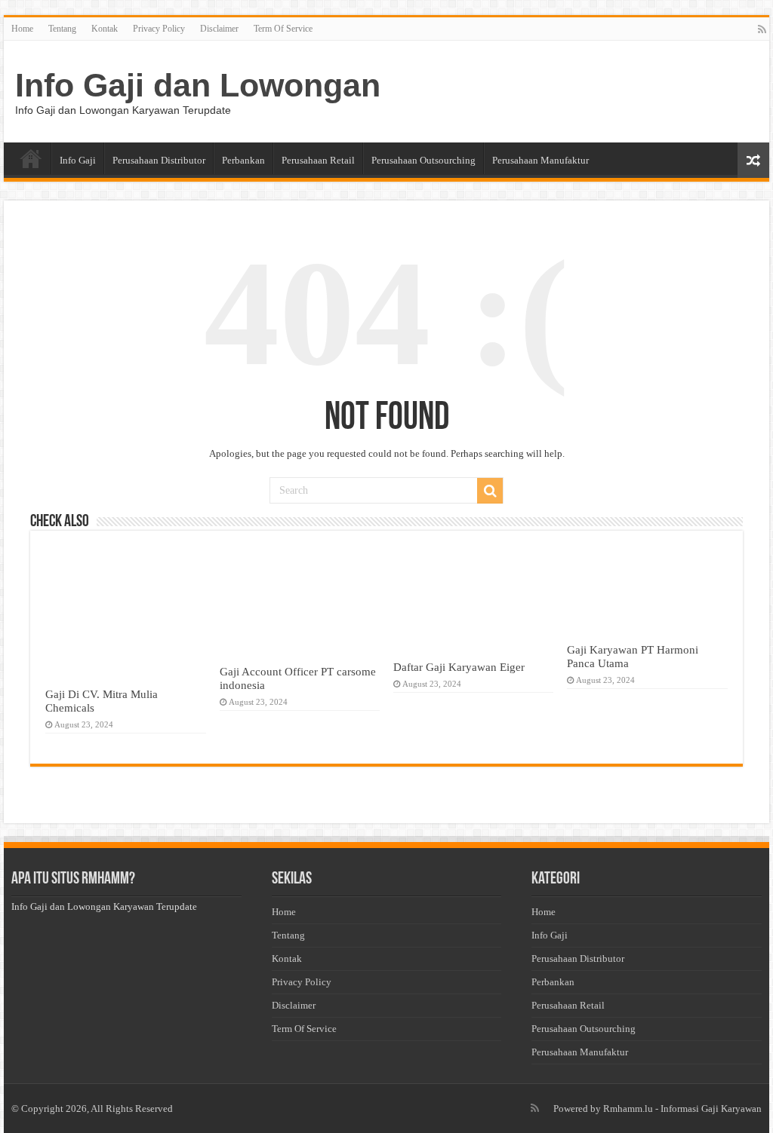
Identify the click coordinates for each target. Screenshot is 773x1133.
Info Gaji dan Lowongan (197, 85)
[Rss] (762, 29)
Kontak (104, 28)
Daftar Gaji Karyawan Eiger (459, 666)
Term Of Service (283, 28)
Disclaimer (219, 28)
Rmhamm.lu (628, 1108)
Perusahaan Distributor (158, 160)
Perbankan (243, 160)
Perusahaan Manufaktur (540, 160)
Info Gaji (78, 160)
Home (22, 28)
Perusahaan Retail (318, 160)
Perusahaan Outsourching (423, 160)
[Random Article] (753, 160)
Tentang (62, 28)
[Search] (490, 491)
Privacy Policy (159, 28)
